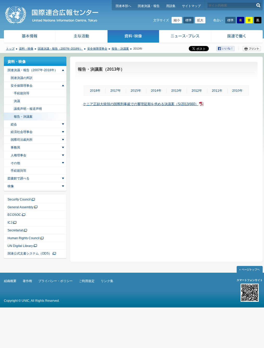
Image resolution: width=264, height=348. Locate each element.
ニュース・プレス (185, 37)
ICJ (10, 222)
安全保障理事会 (97, 48)
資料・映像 (133, 37)
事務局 (15, 147)
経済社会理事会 (22, 132)
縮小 (177, 20)
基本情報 (29, 37)
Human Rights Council (24, 238)
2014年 (156, 90)
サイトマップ (191, 6)
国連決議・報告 (149, 6)
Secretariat (15, 230)
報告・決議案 (120, 48)
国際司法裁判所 (22, 140)
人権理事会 (18, 155)
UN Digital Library (20, 246)
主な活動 (82, 37)
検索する (258, 5)
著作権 (27, 281)
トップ (10, 48)
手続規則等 (21, 93)
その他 (15, 163)
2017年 (115, 90)
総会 (14, 124)
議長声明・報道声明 (28, 109)
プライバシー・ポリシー (55, 281)
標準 (188, 20)
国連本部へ (123, 6)
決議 (17, 101)
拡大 (200, 20)
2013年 (176, 90)
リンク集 (107, 281)
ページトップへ (250, 269)
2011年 (217, 90)
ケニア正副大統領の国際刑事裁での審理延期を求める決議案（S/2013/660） (140, 104)
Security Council (19, 199)
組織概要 (10, 281)
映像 (11, 186)
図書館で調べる (18, 178)
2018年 (95, 90)
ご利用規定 (87, 281)
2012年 (197, 90)
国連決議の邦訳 (22, 78)
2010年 (237, 90)
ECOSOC (14, 215)
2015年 (136, 90)
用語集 (170, 6)
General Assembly (20, 207)
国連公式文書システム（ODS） (30, 253)
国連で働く (237, 37)
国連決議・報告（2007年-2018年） (60, 48)
